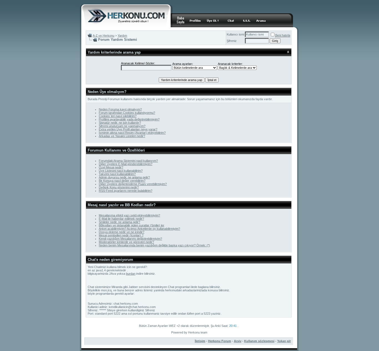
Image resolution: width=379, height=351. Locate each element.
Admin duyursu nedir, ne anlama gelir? (124, 177)
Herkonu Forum (219, 341)
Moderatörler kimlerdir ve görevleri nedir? (126, 242)
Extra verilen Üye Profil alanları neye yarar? (128, 129)
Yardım (122, 35)
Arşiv (237, 341)
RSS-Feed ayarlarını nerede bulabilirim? (125, 190)
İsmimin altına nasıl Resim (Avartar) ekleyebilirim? (132, 132)
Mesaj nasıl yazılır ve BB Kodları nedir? (122, 205)
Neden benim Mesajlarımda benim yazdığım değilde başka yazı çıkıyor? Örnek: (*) (154, 245)
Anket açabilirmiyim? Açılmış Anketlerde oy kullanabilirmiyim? (139, 228)
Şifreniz (232, 40)
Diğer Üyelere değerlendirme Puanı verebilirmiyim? (133, 184)
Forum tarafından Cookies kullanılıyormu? (127, 112)
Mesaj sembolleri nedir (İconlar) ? (121, 235)
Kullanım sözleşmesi (259, 341)
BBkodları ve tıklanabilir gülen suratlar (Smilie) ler (131, 225)
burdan (130, 273)
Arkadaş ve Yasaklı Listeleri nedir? (122, 136)
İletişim (200, 341)
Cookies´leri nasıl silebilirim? (118, 116)
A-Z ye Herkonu (103, 35)
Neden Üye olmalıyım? (107, 92)
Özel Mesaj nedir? (111, 167)
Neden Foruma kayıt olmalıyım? (120, 109)
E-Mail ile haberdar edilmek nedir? (121, 218)
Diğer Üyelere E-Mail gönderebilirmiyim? (125, 164)
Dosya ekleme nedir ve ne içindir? (121, 232)
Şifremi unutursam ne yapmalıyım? (122, 126)
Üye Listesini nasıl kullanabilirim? (121, 170)
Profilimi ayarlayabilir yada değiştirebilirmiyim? (129, 119)
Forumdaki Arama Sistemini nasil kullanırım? (128, 160)
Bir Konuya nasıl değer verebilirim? (122, 180)
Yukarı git (284, 341)
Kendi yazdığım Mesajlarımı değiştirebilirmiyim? (130, 238)
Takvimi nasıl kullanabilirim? (117, 174)
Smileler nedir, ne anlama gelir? (119, 222)
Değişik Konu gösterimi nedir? (119, 187)
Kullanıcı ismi (235, 34)
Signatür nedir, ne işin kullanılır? (120, 122)
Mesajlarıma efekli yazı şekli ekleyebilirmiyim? (129, 215)
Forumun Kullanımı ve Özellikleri (116, 150)
